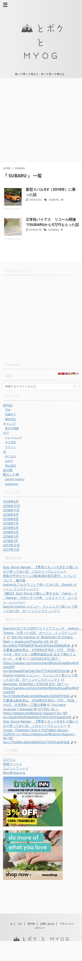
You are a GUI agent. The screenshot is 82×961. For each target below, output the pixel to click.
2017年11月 (11, 550)
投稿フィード (12, 764)
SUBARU (54, 199)
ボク (20, 923)
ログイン (9, 760)
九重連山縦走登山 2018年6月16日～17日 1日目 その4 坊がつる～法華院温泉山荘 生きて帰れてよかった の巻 (40, 654)
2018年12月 (11, 506)
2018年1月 (10, 541)
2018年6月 (11, 528)
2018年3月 (11, 536)
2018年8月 (11, 519)
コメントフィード (15, 768)
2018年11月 (11, 510)
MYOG (31, 923)
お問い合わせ (47, 923)
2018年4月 (11, 532)
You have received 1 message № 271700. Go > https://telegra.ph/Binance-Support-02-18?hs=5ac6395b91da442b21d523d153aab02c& (37, 711)
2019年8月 (11, 501)
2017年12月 (11, 545)
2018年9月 (11, 515)
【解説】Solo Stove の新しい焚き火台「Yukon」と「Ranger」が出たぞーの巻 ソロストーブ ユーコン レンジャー (40, 597)
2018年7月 (11, 523)
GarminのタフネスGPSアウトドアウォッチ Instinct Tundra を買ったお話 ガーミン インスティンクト (42, 632)
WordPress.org (14, 773)
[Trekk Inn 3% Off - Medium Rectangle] (33, 824)
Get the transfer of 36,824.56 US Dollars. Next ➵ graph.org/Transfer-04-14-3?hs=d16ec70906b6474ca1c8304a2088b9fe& (38, 641)
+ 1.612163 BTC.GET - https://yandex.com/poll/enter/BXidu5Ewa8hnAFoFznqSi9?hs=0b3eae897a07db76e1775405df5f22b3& (41, 665)
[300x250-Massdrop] (33, 878)
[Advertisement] (41, 120)
